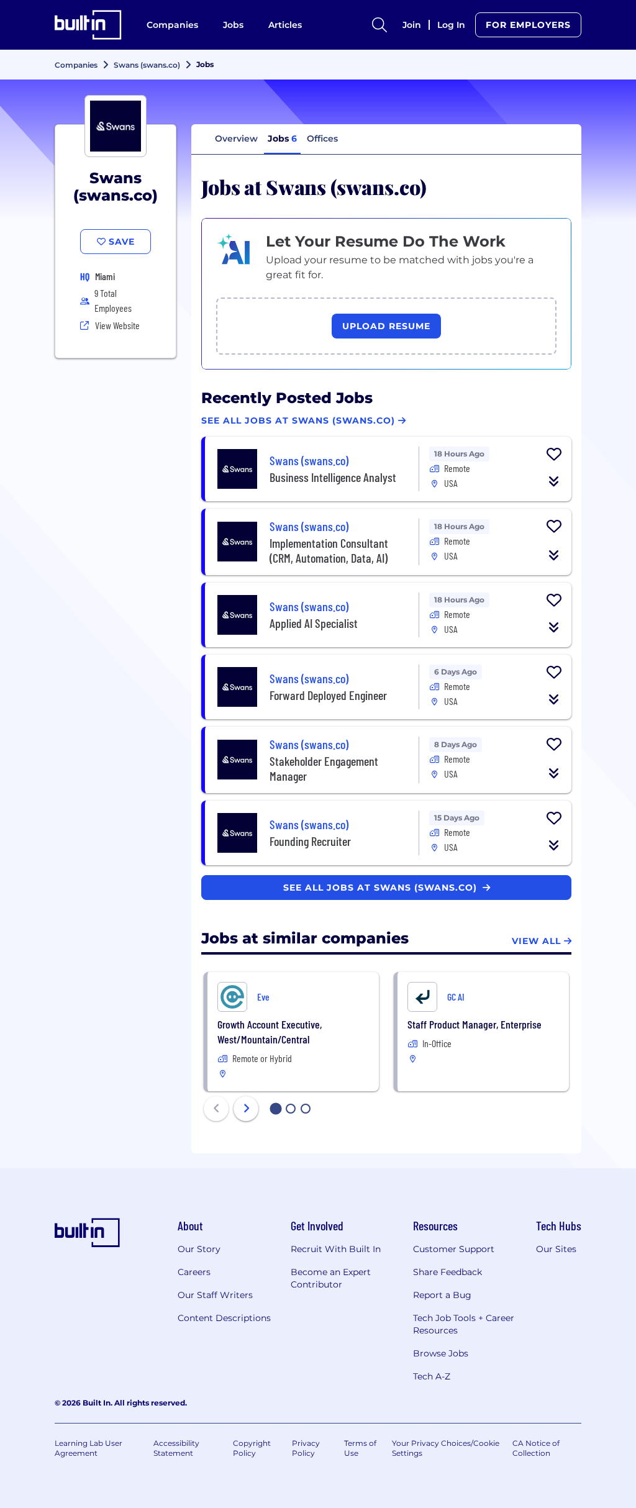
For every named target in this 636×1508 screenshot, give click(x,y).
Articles (285, 24)
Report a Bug (442, 1295)
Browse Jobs (440, 1353)
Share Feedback (447, 1272)
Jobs (233, 24)
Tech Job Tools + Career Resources (463, 1324)
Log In (451, 24)
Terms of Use (360, 1448)
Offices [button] (322, 138)
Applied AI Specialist (314, 622)
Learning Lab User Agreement (88, 1448)
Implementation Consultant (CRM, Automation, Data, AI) (329, 550)
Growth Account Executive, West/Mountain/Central (269, 1031)
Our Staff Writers (215, 1295)
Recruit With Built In (336, 1249)
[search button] (379, 25)
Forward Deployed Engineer (328, 695)
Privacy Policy (306, 1448)
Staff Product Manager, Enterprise (474, 1024)
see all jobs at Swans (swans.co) (381, 887)
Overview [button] (236, 138)
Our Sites (556, 1249)
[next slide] (246, 1108)
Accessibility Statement (176, 1448)
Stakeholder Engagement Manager (324, 768)
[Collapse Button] (554, 481)
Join (411, 24)
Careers (194, 1272)
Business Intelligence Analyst (333, 477)
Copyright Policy (252, 1448)
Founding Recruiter (310, 840)
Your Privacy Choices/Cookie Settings (445, 1448)
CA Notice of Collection (536, 1448)
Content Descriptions (224, 1318)
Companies (172, 24)
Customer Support (453, 1249)
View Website (117, 325)
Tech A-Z (431, 1376)
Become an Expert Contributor (331, 1278)
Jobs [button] (282, 138)
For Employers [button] (528, 24)
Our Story (199, 1249)
